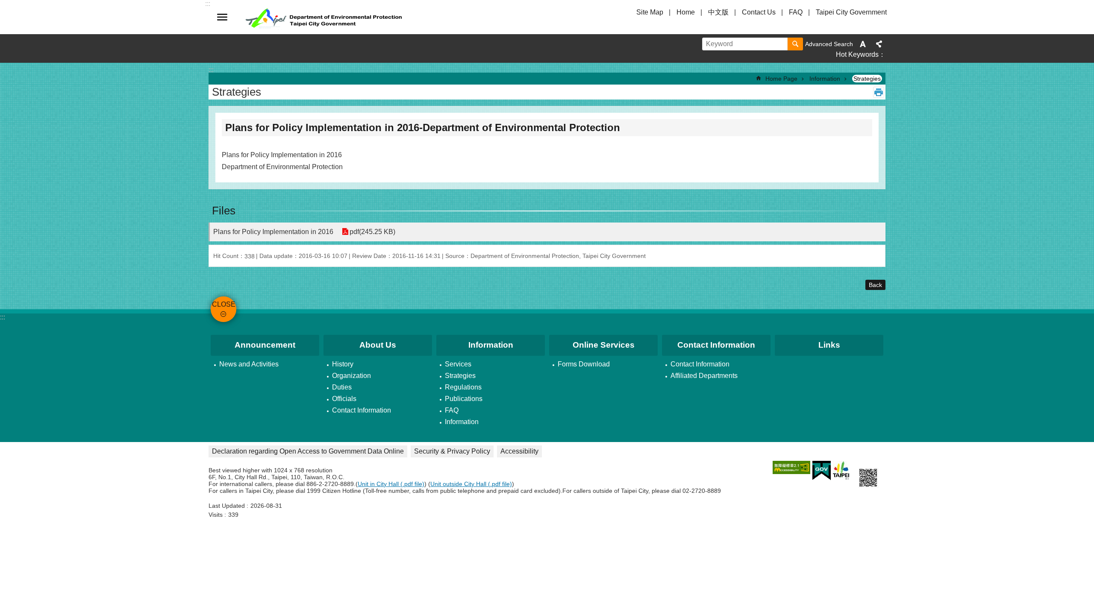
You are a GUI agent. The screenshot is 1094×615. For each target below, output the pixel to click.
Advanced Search (829, 44)
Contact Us (759, 12)
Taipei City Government (851, 12)
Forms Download (584, 364)
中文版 (718, 12)
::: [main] (211, 69)
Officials (344, 398)
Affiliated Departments (704, 375)
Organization (351, 375)
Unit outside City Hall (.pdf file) (471, 483)
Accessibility (519, 451)
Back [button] (875, 284)
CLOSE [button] (222, 17)
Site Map (649, 12)
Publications (463, 398)
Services (458, 364)
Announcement (265, 344)
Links (829, 344)
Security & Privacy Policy (452, 451)
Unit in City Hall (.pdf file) (391, 483)
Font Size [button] (862, 44)
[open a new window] (791, 467)
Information (824, 78)
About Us (377, 344)
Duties (342, 387)
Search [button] (795, 44)
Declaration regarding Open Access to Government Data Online (308, 451)
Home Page (781, 78)
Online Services (604, 344)
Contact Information (361, 410)
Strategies (867, 78)
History (342, 364)
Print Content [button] (878, 92)
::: (2, 317)
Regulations (463, 387)
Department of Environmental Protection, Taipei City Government (324, 17)
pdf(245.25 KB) (372, 231)
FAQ (796, 12)
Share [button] (879, 44)
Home (685, 12)
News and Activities (249, 364)
